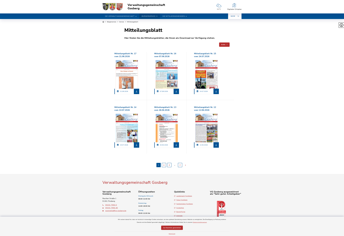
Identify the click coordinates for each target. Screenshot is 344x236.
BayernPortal (180, 212)
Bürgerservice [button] (149, 16)
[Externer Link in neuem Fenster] (221, 209)
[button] (341, 25)
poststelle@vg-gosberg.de (115, 211)
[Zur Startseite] (103, 22)
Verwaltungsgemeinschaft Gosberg (146, 6)
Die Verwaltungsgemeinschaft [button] (120, 16)
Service (121, 22)
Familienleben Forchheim (184, 204)
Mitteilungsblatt (132, 22)
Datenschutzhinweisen (200, 222)
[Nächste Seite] (185, 165)
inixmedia (179, 216)
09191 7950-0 (111, 205)
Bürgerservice (111, 22)
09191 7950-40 (111, 208)
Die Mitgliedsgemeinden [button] (174, 16)
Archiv (223, 45)
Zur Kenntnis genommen (172, 228)
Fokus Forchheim (181, 200)
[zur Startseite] (112, 7)
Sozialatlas (180, 208)
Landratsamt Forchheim (184, 196)
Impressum (172, 234)
